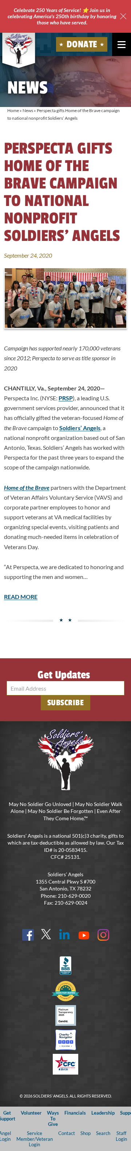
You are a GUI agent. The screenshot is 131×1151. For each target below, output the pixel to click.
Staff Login (121, 1136)
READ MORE (20, 596)
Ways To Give (53, 1118)
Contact (66, 1133)
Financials (75, 1113)
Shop (85, 1133)
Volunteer (31, 1113)
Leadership (103, 1113)
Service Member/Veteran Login (34, 1138)
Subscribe (65, 702)
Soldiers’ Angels (79, 427)
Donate (82, 44)
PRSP (66, 397)
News (28, 110)
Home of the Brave (26, 487)
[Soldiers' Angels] (19, 48)
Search (103, 1133)
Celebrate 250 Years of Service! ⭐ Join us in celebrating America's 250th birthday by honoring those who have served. (62, 16)
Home (13, 110)
